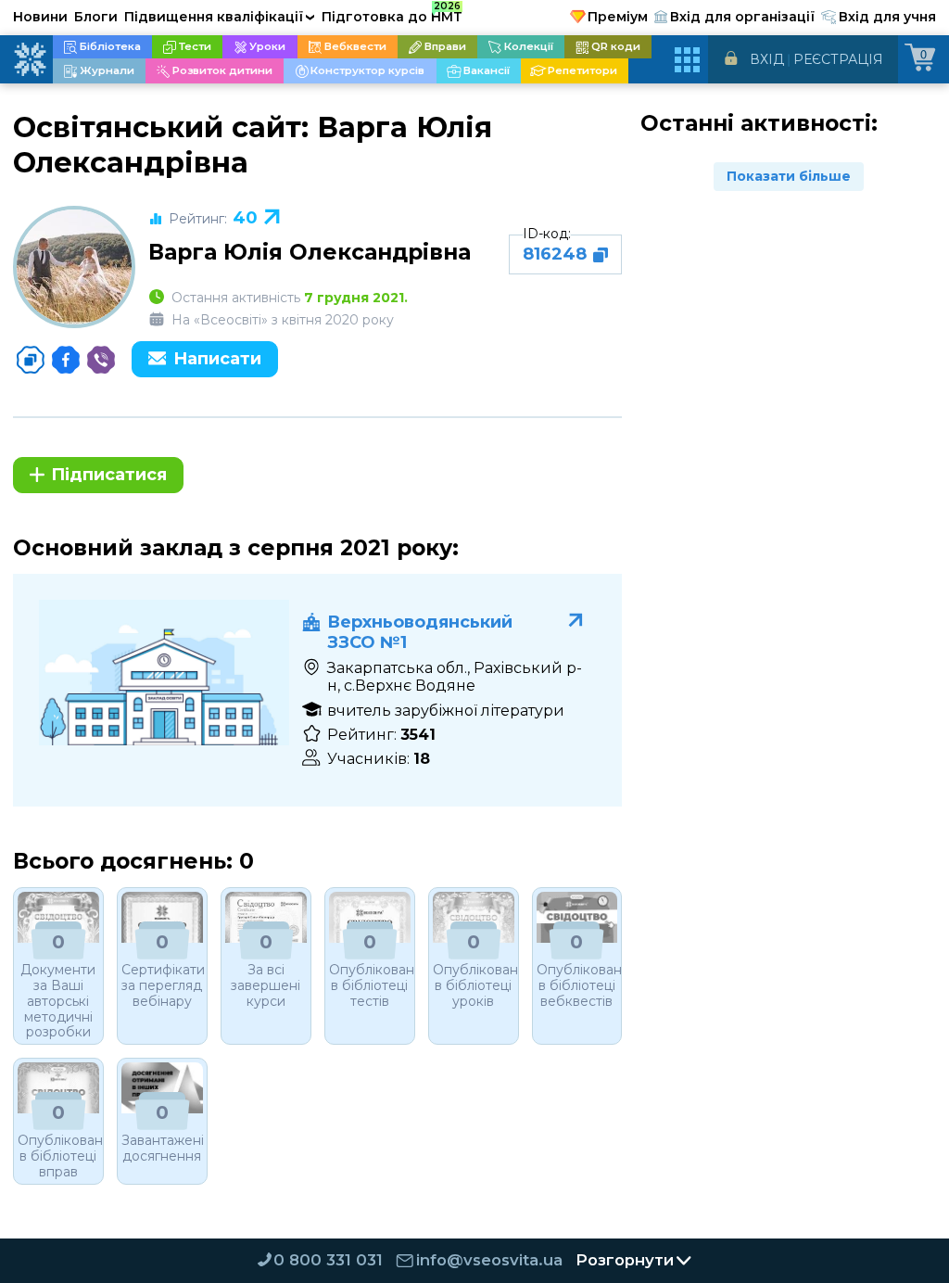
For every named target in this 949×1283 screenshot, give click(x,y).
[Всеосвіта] (29, 59)
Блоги (96, 16)
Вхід (767, 59)
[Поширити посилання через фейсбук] (66, 360)
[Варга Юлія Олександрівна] (74, 267)
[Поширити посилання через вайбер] (101, 360)
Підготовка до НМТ (392, 14)
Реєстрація (838, 59)
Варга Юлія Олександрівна (309, 251)
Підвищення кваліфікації (219, 16)
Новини (40, 16)
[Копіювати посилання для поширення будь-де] (30, 360)
